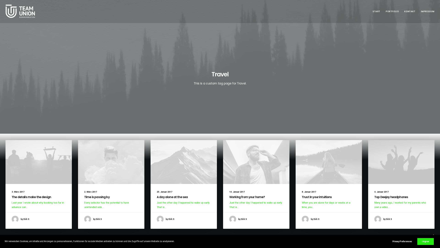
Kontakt (409, 11)
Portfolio (392, 11)
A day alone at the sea (172, 197)
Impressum (427, 11)
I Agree (425, 241)
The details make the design (31, 197)
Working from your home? (247, 197)
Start (376, 11)
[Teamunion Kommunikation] (20, 11)
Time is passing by (97, 197)
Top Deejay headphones (391, 197)
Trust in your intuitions (317, 197)
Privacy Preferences (402, 241)
